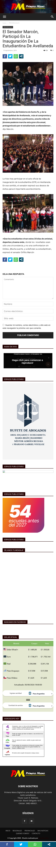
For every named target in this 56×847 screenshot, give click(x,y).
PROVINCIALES (14, 23)
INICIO (8, 831)
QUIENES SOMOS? (22, 833)
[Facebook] (24, 821)
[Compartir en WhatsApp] (16, 56)
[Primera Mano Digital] (28, 6)
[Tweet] (10, 56)
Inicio (4, 23)
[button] (4, 16)
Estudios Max (43, 838)
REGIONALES (17, 831)
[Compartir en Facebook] (5, 56)
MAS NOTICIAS (43, 831)
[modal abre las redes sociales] (21, 56)
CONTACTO (36, 833)
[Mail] (31, 821)
